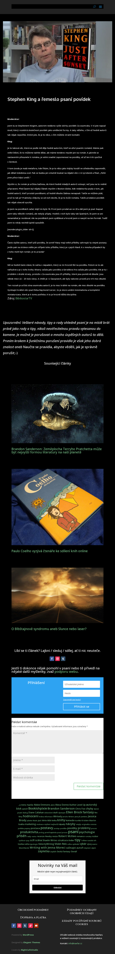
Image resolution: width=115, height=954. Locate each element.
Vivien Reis (61, 844)
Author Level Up (77, 804)
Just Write (42, 820)
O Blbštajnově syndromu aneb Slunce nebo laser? (49, 629)
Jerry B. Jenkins (81, 816)
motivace (40, 824)
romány (88, 836)
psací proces (62, 832)
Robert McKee (67, 836)
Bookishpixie (37, 808)
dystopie (61, 812)
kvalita (21, 824)
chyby (89, 808)
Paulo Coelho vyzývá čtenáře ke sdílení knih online (50, 551)
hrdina (41, 816)
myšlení (47, 824)
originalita (86, 824)
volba (69, 844)
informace (48, 816)
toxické (90, 840)
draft (55, 812)
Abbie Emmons (42, 804)
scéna (38, 840)
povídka (63, 828)
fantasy (88, 812)
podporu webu (66, 671)
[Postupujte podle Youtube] (36, 925)
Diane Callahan (36, 812)
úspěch (53, 851)
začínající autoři (74, 847)
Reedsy (48, 836)
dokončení (48, 812)
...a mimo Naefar (25, 804)
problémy (84, 828)
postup (57, 828)
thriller (71, 840)
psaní (73, 831)
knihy (61, 820)
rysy (27, 840)
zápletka (44, 851)
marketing (30, 824)
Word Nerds (24, 848)
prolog (41, 832)
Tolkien (84, 840)
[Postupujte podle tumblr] (63, 658)
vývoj (89, 844)
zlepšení (87, 848)
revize (55, 836)
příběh (22, 836)
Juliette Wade (32, 820)
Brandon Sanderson (61, 808)
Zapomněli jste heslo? (72, 699)
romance (81, 836)
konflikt (78, 820)
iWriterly (57, 816)
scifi (32, 840)
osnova (93, 824)
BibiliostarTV (23, 298)
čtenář (74, 851)
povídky (72, 828)
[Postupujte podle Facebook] (52, 658)
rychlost (22, 840)
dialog (25, 812)
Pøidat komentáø (88, 786)
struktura (63, 840)
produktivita (29, 832)
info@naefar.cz (75, 943)
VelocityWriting (46, 844)
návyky (70, 824)
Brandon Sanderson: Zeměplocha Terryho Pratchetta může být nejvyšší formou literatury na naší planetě (57, 450)
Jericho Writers (68, 816)
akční (53, 805)
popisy (27, 828)
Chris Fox (80, 808)
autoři (25, 808)
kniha (54, 820)
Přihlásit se (81, 706)
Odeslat (58, 887)
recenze (41, 836)
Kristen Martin (88, 820)
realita (34, 836)
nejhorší (54, 824)
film (95, 812)
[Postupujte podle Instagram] (57, 658)
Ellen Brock (74, 812)
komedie (70, 820)
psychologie (87, 832)
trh (95, 840)
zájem (93, 848)
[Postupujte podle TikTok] (30, 925)
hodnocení (30, 816)
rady (29, 836)
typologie (34, 844)
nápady (61, 824)
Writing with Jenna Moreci (47, 847)
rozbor (95, 836)
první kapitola (51, 832)
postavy (47, 827)
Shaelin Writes (49, 840)
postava (35, 828)
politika (21, 828)
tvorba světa (23, 844)
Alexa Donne (62, 804)
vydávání (75, 844)
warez (94, 844)
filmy (20, 816)
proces (94, 828)
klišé (49, 820)
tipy (78, 840)
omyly (78, 824)
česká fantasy (63, 851)
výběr (83, 844)
